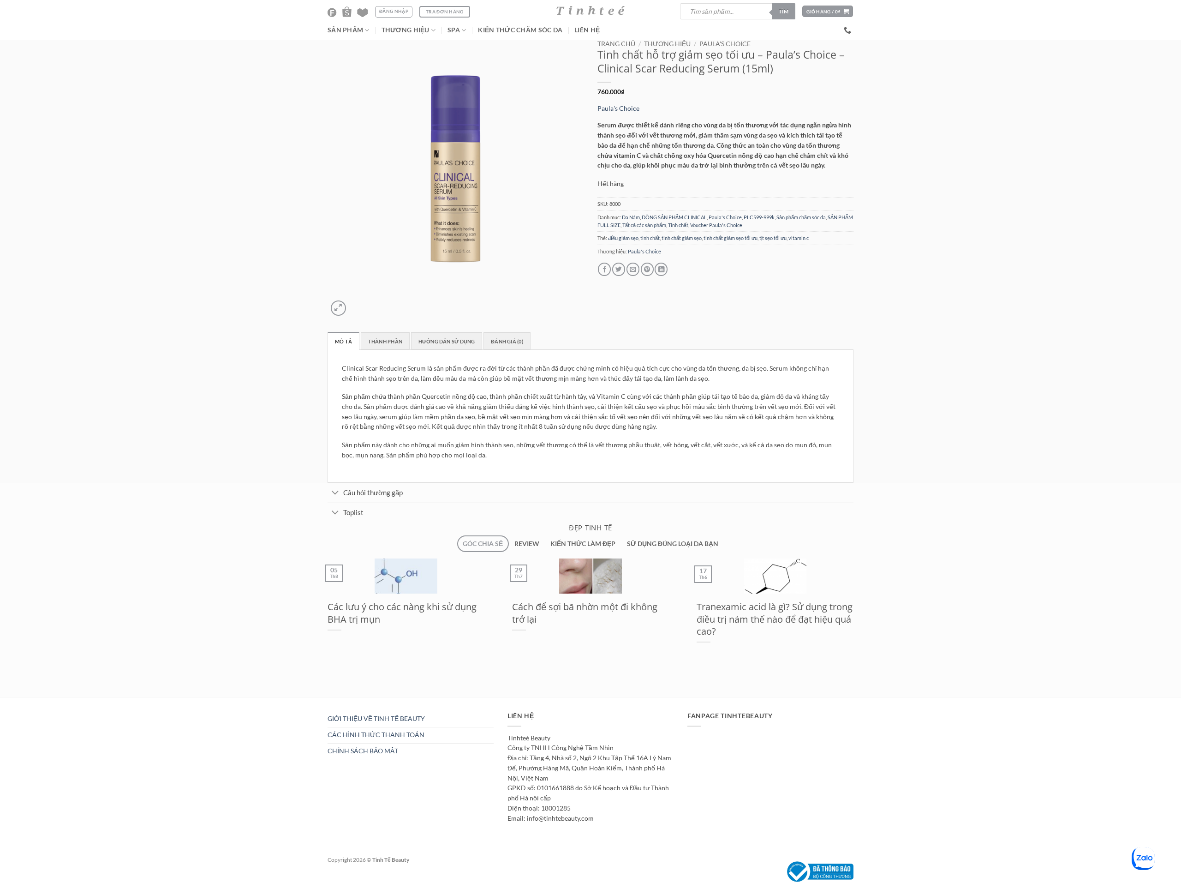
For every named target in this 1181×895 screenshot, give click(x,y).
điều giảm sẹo (623, 238)
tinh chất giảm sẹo (682, 238)
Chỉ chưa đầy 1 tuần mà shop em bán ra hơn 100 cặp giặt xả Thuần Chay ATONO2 (398, 619)
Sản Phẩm (345, 30)
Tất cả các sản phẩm (644, 225)
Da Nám (631, 217)
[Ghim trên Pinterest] (647, 269)
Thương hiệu (667, 44)
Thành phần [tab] (385, 341)
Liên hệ (587, 30)
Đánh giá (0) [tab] (507, 341)
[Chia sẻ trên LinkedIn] (661, 269)
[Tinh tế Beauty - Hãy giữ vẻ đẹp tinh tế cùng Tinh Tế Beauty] (590, 10)
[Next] (357, 304)
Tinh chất (678, 225)
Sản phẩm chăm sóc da (801, 217)
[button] (827, 11)
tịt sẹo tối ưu (773, 238)
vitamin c (798, 238)
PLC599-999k (759, 217)
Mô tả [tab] (343, 341)
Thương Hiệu (405, 30)
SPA (453, 30)
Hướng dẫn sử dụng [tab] (446, 341)
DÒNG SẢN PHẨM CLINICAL (674, 217)
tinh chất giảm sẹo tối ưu (731, 238)
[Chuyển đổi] (335, 493)
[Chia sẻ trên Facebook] (604, 269)
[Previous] (321, 701)
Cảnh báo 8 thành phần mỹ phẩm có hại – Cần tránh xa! (775, 613)
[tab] (482, 544)
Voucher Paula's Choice (716, 225)
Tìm (783, 11)
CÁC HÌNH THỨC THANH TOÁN (376, 735)
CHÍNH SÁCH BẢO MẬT (363, 751)
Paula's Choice (725, 44)
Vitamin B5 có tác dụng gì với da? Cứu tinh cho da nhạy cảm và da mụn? (582, 619)
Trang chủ (616, 44)
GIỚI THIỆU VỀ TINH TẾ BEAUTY (376, 718)
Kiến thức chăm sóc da (520, 30)
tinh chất (650, 238)
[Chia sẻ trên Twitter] (618, 269)
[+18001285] (848, 30)
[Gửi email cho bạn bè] (632, 269)
